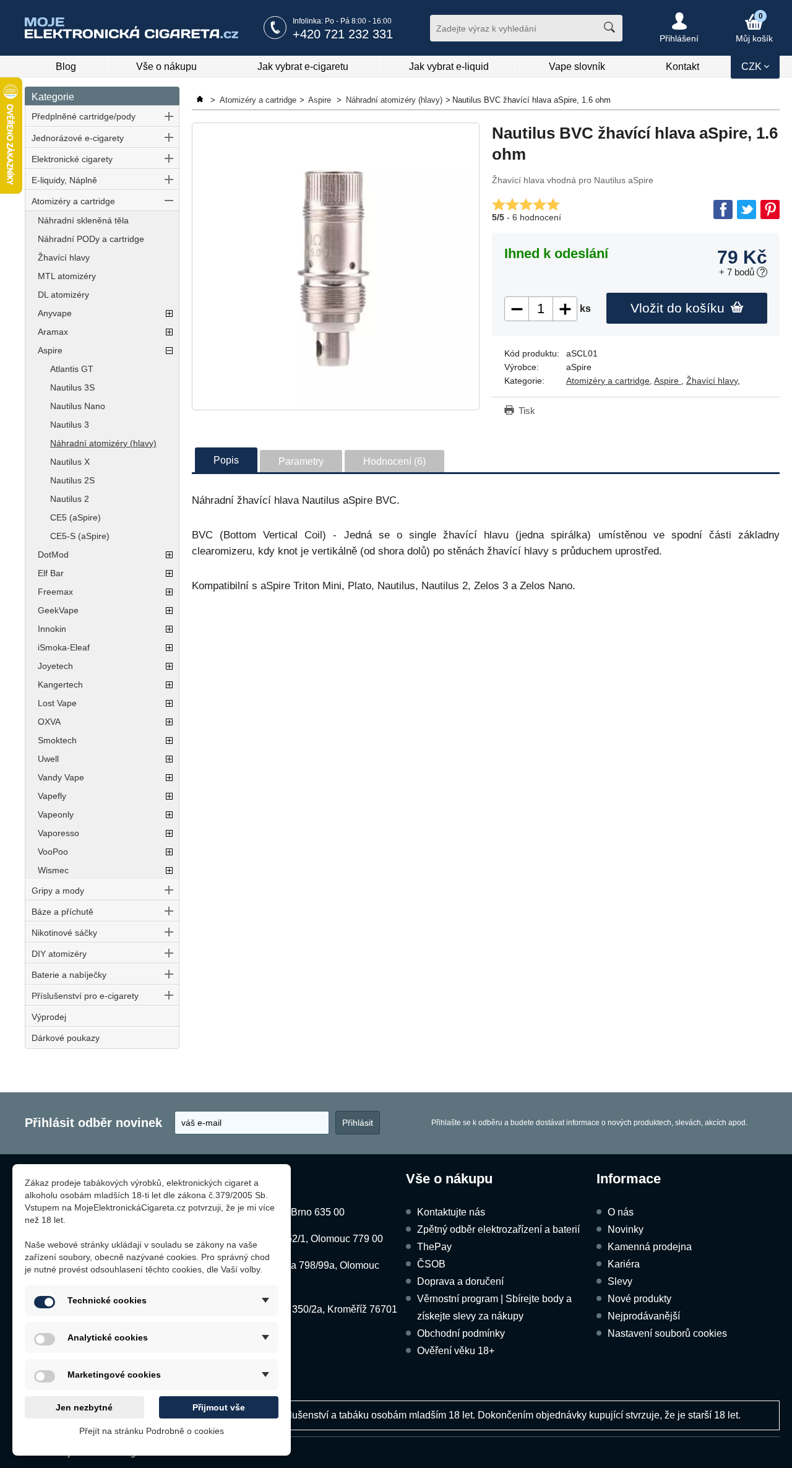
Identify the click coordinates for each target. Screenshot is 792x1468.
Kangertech (60, 684)
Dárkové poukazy (66, 1038)
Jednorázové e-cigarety (78, 138)
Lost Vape (57, 703)
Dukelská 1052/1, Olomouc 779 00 (307, 1238)
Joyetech (55, 666)
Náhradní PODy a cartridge (91, 239)
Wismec (53, 870)
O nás (621, 1212)
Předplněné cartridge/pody (84, 116)
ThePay (434, 1246)
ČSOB (431, 1264)
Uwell (48, 759)
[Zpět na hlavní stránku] (201, 100)
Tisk (527, 410)
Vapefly (52, 796)
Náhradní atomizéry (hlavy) (103, 443)
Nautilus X (70, 462)
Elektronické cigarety (72, 159)
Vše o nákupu (166, 66)
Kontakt (682, 66)
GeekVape (58, 610)
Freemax (55, 592)
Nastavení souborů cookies (667, 1333)
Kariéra (624, 1264)
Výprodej (49, 1017)
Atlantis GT (71, 369)
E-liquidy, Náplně (64, 180)
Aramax (53, 332)
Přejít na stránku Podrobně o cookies (151, 1431)
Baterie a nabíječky (69, 975)
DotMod (53, 554)
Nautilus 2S (72, 480)
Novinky (626, 1229)
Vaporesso (58, 833)
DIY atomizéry (59, 954)
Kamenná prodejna (650, 1246)
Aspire (50, 350)
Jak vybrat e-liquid (449, 66)
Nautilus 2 (69, 499)
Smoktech (57, 740)
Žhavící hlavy (64, 257)
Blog (66, 66)
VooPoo (53, 852)
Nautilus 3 (69, 425)
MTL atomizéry (67, 276)
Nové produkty (639, 1298)
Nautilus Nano (77, 406)
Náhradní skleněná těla (83, 220)
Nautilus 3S (72, 387)
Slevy (620, 1281)
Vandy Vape (61, 777)
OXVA (49, 722)
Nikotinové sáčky (64, 933)
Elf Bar (51, 573)
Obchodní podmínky (461, 1333)
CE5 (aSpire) (75, 517)
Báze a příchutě (62, 912)
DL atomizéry (63, 295)
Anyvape (55, 313)
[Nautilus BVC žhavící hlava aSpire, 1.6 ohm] (335, 266)
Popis (226, 460)
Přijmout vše (218, 1407)
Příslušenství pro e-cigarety (85, 996)
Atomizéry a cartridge (73, 201)
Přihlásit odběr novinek (93, 1122)
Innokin (52, 629)
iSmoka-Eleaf (64, 647)
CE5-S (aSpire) (80, 536)
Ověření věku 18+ (455, 1350)
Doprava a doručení (460, 1281)
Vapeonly (56, 814)
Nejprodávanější (644, 1316)
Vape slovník (577, 66)
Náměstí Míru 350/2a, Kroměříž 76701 (314, 1309)
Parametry (301, 461)
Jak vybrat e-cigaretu (302, 66)
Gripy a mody (58, 891)
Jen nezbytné (84, 1407)
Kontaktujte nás (451, 1212)
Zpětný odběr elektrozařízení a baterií (498, 1229)
